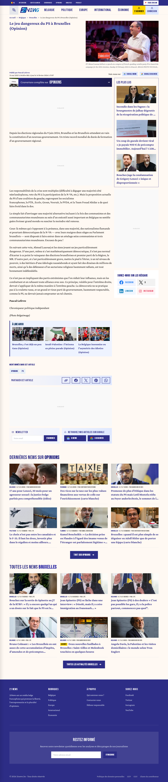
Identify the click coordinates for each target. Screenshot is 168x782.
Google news (132, 74)
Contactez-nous (94, 700)
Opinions (59, 3)
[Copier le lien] (66, 380)
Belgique (49, 10)
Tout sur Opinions (82, 554)
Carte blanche (35, 3)
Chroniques (48, 3)
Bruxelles (33, 17)
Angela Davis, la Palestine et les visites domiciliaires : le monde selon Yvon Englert (133, 647)
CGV (129, 776)
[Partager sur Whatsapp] (106, 380)
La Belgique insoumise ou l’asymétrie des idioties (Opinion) (92, 348)
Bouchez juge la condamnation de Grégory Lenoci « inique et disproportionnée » (135, 178)
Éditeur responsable (95, 705)
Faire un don (151, 2)
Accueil (12, 17)
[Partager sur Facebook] (76, 380)
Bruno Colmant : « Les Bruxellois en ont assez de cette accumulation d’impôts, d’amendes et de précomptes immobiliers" (32, 648)
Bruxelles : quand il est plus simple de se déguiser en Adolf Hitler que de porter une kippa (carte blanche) (134, 538)
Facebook (129, 695)
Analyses (69, 3)
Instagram (130, 705)
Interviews (22, 3)
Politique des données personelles (110, 776)
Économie (123, 10)
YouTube (129, 710)
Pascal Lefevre (24, 72)
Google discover (150, 74)
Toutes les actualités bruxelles (82, 664)
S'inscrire (110, 754)
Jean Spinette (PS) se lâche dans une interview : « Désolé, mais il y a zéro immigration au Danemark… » (81, 604)
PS (23, 371)
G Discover (99, 438)
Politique (67, 10)
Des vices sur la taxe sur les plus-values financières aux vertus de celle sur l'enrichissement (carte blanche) (83, 494)
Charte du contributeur (149, 776)
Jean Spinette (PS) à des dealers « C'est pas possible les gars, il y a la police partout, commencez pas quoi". (134, 604)
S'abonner (50, 438)
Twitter (128, 700)
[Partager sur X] (86, 380)
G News (74, 438)
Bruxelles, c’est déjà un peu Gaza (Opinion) (26, 346)
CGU (135, 776)
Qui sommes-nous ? (95, 695)
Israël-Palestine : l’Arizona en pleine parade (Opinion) (59, 346)
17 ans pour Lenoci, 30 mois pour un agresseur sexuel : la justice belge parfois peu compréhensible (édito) (30, 494)
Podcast (79, 3)
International (102, 10)
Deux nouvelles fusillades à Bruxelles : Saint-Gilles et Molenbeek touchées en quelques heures (82, 647)
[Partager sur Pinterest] (96, 380)
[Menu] (13, 10)
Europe (83, 10)
